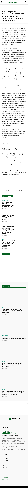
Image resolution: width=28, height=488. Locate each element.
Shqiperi (3, 212)
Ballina (3, 9)
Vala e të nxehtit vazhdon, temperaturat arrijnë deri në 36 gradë (8, 204)
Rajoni (7, 9)
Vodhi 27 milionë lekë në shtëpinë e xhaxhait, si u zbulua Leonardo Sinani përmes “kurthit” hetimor (8, 230)
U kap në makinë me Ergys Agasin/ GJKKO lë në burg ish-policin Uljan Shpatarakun (13, 310)
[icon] (10, 419)
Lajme (3, 239)
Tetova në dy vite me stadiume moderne (6, 191)
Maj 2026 (4, 465)
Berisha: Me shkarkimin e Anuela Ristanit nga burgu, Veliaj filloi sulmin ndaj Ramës (8, 216)
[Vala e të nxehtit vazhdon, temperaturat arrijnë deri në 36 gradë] (21, 204)
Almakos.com (5, 477)
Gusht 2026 (5, 458)
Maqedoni (12, 9)
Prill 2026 (4, 467)
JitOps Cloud (5, 479)
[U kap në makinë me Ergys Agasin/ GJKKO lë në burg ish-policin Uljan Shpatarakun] (14, 298)
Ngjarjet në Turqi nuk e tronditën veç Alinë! (21, 191)
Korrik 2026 (5, 460)
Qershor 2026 (5, 463)
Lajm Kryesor (5, 200)
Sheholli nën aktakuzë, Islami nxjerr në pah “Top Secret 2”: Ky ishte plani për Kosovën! (8, 243)
